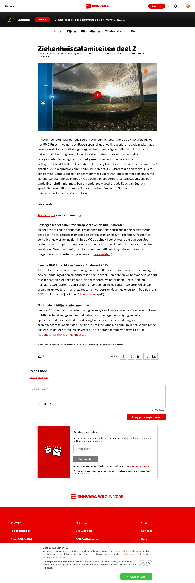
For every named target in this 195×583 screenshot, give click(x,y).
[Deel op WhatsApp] (147, 356)
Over (134, 31)
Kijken (71, 31)
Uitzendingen (90, 31)
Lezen (58, 31)
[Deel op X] (131, 356)
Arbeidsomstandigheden (70, 53)
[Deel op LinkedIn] (139, 356)
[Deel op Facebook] (123, 356)
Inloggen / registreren (146, 417)
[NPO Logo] (188, 6)
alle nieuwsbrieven (139, 465)
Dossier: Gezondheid (48, 53)
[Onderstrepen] (45, 404)
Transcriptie (46, 215)
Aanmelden (85, 458)
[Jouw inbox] (175, 6)
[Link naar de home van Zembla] (9, 19)
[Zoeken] (169, 6)
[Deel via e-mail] (154, 356)
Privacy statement (90, 473)
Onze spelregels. (39, 377)
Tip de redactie (115, 31)
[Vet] (34, 404)
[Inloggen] (181, 6)
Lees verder (102, 254)
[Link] (50, 404)
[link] (65, 344)
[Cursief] (39, 404)
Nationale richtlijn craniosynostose (62, 334)
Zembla (24, 19)
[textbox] (97, 393)
